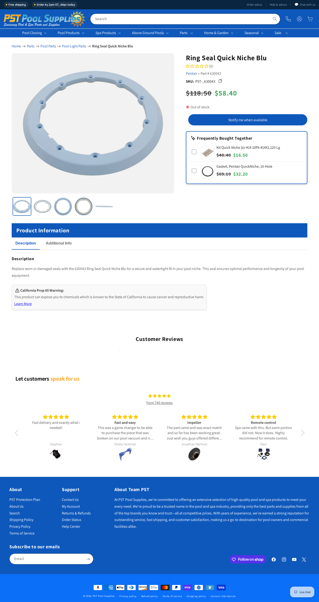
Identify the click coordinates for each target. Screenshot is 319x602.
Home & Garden (216, 32)
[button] (310, 19)
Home (16, 46)
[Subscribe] (88, 559)
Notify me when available (247, 119)
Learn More (23, 303)
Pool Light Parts (74, 46)
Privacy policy (128, 596)
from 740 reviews (159, 402)
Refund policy (149, 596)
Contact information (223, 596)
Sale (278, 32)
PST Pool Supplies (104, 596)
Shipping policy (196, 596)
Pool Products (69, 32)
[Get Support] (288, 19)
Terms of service (172, 596)
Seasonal (252, 32)
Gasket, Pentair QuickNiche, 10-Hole (244, 166)
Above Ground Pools (148, 32)
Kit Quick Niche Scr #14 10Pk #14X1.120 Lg (248, 147)
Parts (184, 32)
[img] (159, 396)
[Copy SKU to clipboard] (220, 81)
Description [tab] (25, 243)
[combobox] (185, 19)
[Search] (275, 19)
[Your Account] (299, 19)
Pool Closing (32, 32)
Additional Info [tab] (59, 243)
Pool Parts (48, 46)
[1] (22, 206)
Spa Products (106, 32)
